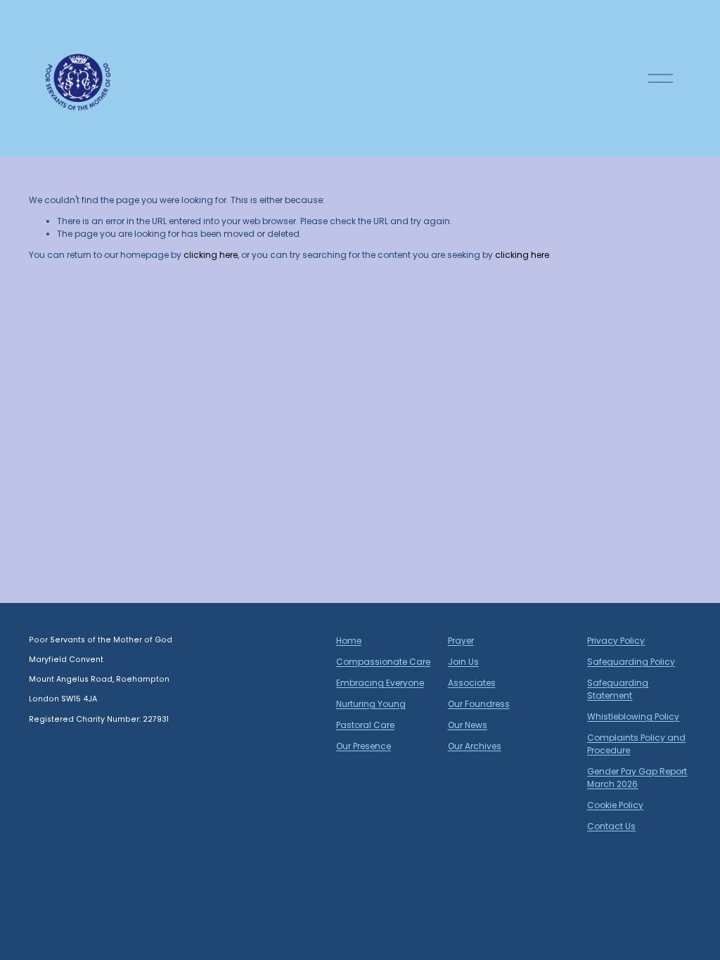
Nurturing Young (371, 704)
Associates (472, 683)
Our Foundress (479, 704)
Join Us (463, 662)
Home (348, 641)
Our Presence (363, 746)
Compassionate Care (383, 662)
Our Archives (474, 746)
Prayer (461, 641)
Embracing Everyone (380, 683)
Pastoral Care (365, 725)
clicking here (211, 255)
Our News (467, 725)
